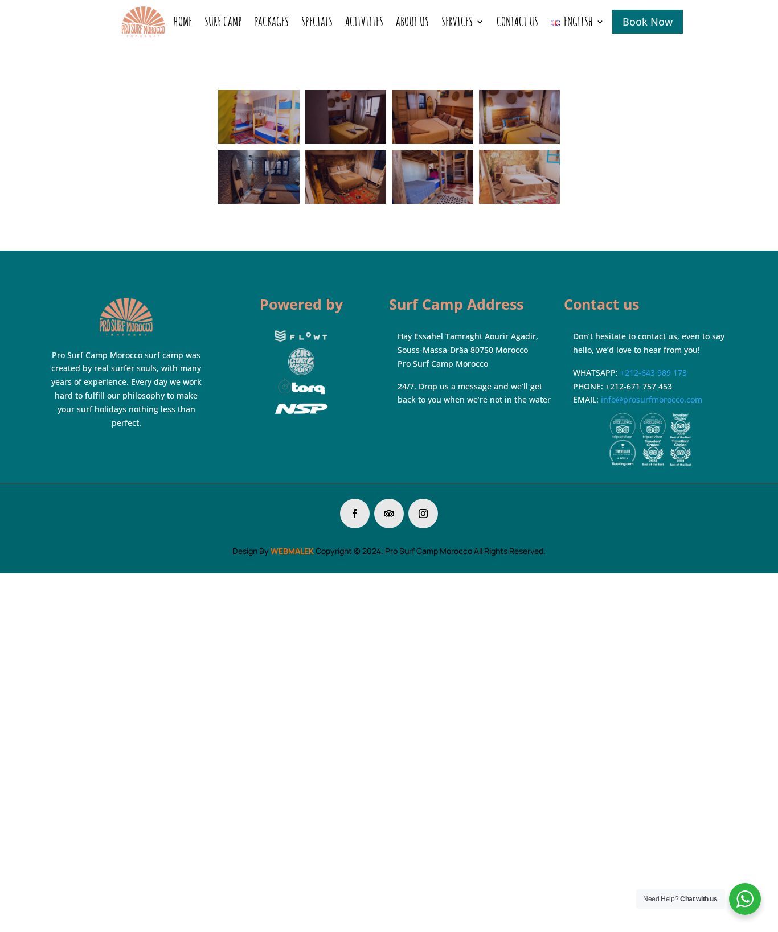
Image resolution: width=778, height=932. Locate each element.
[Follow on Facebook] (355, 513)
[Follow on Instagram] (423, 513)
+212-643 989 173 (653, 372)
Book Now (648, 21)
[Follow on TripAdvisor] (389, 513)
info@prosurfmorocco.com (651, 399)
